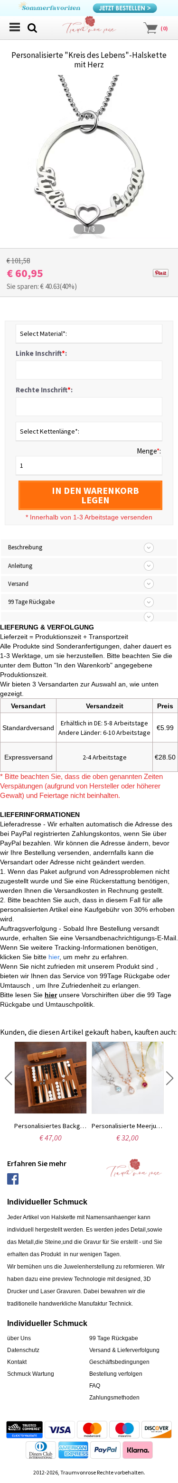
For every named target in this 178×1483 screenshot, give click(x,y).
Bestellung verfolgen (115, 1374)
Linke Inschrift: (41, 353)
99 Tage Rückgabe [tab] (31, 602)
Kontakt (17, 1362)
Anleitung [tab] (20, 566)
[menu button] (14, 27)
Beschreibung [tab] (25, 547)
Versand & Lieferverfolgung (124, 1350)
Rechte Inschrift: (44, 389)
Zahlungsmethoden (114, 1397)
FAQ (94, 1385)
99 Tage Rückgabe (113, 1338)
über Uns (19, 1338)
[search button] (32, 27)
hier (51, 995)
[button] (8, 1078)
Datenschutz (23, 1350)
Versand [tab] (18, 584)
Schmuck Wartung (30, 1374)
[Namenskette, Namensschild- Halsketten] (89, 27)
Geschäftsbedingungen (119, 1362)
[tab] (89, 616)
